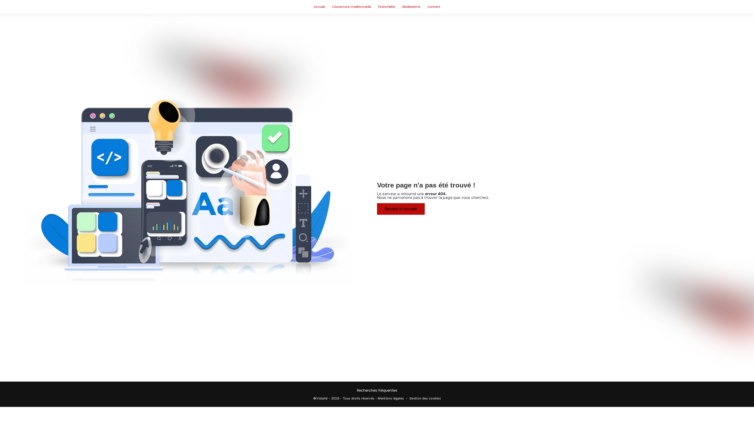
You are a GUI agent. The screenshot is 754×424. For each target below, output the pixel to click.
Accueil (319, 7)
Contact (433, 7)
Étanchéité (386, 7)
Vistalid (322, 398)
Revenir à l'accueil (401, 209)
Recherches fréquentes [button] (377, 390)
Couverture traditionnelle (351, 7)
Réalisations (411, 7)
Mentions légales (391, 398)
